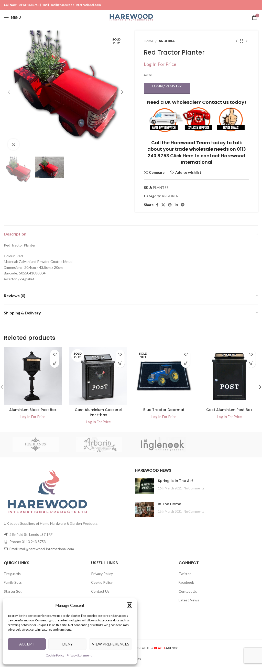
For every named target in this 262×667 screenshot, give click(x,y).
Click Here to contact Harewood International (207, 158)
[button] (129, 605)
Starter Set (13, 591)
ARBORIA (167, 41)
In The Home (169, 504)
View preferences (110, 644)
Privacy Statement (79, 655)
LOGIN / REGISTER (167, 86)
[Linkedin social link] (176, 204)
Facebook (186, 582)
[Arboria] (99, 444)
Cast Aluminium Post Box (229, 409)
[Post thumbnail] (144, 486)
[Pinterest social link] (170, 204)
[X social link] (163, 204)
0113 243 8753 (29, 5)
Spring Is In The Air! (175, 480)
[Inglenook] (163, 444)
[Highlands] (36, 444)
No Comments (194, 488)
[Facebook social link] (157, 204)
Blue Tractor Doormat (163, 409)
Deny (67, 644)
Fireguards (12, 573)
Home (148, 41)
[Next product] (246, 41)
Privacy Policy (102, 573)
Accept (26, 644)
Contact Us (100, 591)
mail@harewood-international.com (76, 5)
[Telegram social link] (182, 204)
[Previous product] (236, 41)
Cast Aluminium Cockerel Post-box (98, 412)
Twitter (185, 573)
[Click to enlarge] (13, 144)
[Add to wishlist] (54, 354)
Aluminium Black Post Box (33, 409)
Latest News (189, 600)
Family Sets (13, 582)
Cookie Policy (55, 655)
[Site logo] (131, 17)
